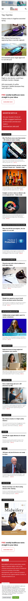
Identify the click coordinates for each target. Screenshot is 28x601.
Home (3, 12)
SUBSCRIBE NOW (8, 102)
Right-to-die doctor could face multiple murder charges (12, 79)
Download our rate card (11, 126)
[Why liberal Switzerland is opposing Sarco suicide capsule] (14, 30)
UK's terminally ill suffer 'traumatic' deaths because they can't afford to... (13, 86)
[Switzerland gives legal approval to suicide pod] (14, 49)
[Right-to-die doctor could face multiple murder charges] (14, 69)
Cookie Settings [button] (7, 597)
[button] (2, 9)
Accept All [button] (15, 597)
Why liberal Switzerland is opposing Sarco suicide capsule (13, 39)
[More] (15, 162)
